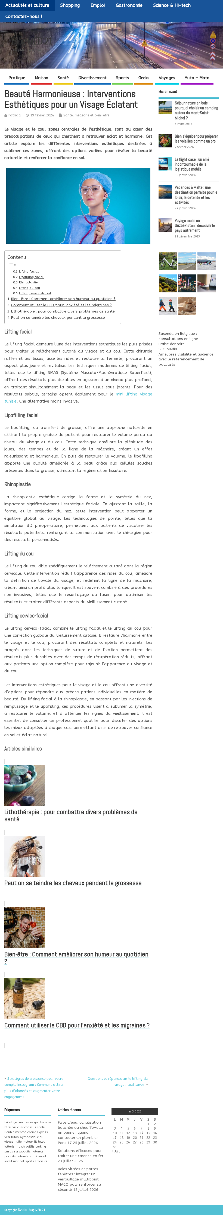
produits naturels (31, 1151)
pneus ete (11, 1151)
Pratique (16, 77)
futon (15, 1137)
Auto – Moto (197, 77)
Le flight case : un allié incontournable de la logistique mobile (192, 164)
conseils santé (34, 1127)
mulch (20, 1146)
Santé (63, 77)
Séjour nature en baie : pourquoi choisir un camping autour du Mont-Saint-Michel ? (196, 110)
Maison (41, 77)
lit (35, 1141)
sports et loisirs (36, 1161)
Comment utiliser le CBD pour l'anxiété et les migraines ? (61, 305)
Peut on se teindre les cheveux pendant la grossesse (58, 318)
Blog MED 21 (32, 41)
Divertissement (92, 77)
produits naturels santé (20, 1156)
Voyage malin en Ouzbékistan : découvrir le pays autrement (195, 225)
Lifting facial (29, 271)
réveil (42, 1156)
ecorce (31, 1132)
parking (41, 1146)
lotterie (9, 1146)
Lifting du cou (29, 288)
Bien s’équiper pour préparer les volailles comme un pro (196, 139)
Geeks (143, 77)
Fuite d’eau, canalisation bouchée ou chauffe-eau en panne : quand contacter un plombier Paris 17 (80, 1132)
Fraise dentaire (172, 344)
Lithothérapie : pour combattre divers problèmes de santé (63, 311)
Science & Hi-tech (172, 5)
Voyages (167, 77)
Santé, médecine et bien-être (86, 115)
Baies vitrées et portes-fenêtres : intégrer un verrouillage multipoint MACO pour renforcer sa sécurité (79, 1179)
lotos (41, 1141)
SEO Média (168, 349)
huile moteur (23, 1141)
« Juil (116, 1151)
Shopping (70, 5)
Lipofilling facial (31, 277)
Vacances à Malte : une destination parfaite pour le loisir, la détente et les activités (196, 195)
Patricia (14, 115)
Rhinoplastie (28, 282)
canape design (28, 1122)
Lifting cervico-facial (35, 293)
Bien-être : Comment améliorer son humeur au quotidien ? (63, 299)
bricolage (10, 1122)
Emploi (98, 5)
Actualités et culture (27, 5)
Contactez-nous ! (23, 16)
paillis (30, 1146)
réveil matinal (14, 1161)
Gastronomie (129, 5)
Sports (122, 77)
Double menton (15, 1132)
